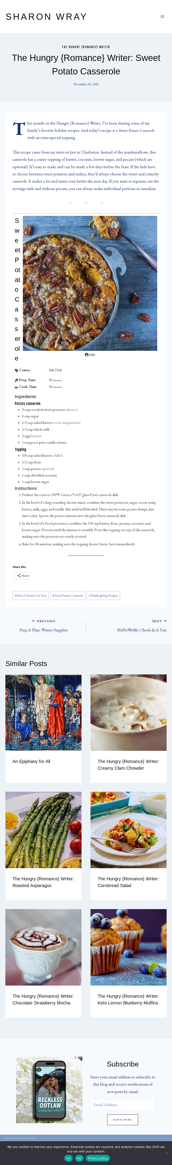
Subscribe (122, 1119)
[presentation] (43, 712)
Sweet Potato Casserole (67, 595)
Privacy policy (98, 1158)
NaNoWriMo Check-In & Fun (142, 626)
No (79, 1158)
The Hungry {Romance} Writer (86, 47)
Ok (69, 1158)
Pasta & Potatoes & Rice (31, 595)
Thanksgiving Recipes (103, 595)
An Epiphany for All (31, 761)
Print (91, 354)
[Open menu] (162, 16)
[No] (166, 1153)
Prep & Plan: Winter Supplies (43, 626)
